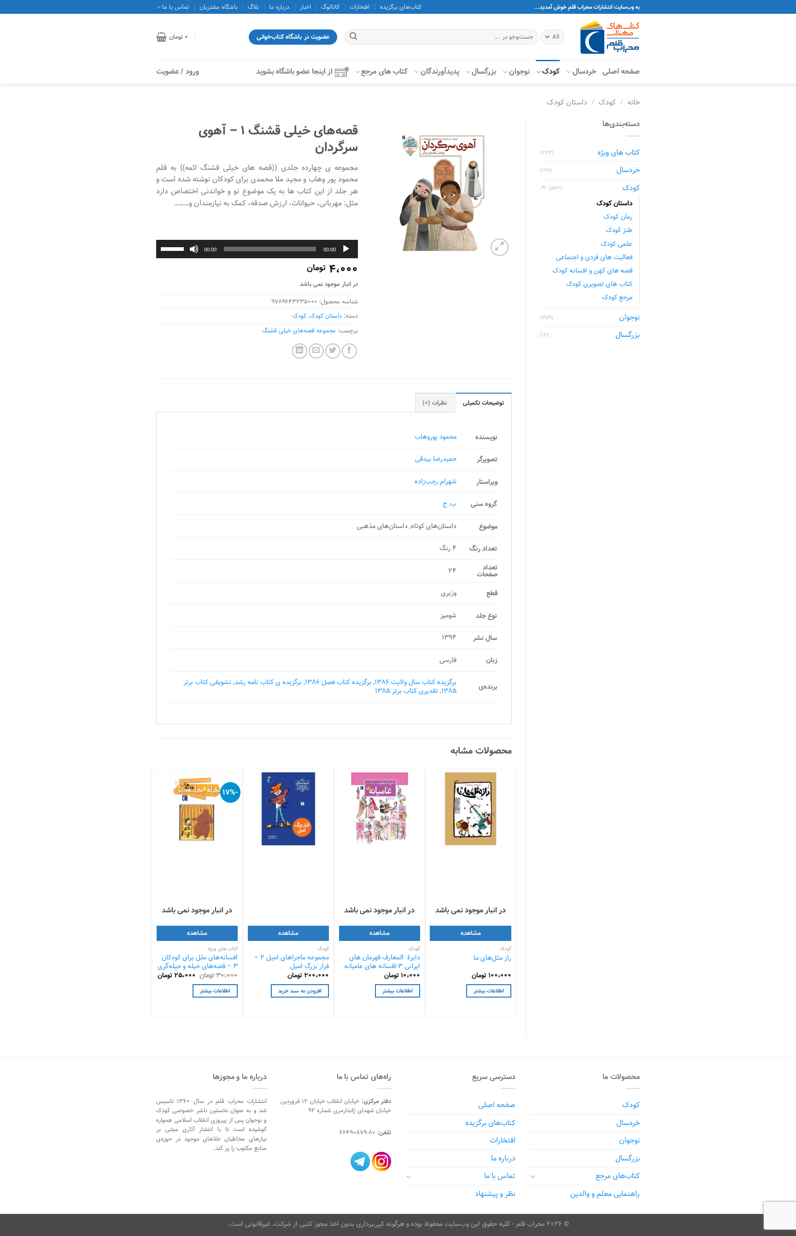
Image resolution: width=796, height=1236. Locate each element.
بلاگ (253, 7)
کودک (551, 71)
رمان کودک (617, 216)
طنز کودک (619, 230)
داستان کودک (567, 102)
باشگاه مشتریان (218, 7)
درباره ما (279, 7)
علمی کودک (616, 244)
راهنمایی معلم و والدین (605, 1194)
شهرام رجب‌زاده (436, 481)
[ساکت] (194, 249)
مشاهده (471, 933)
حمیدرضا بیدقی (436, 458)
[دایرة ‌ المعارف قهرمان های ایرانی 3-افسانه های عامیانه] (379, 808)
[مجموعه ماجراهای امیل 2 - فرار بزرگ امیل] (288, 808)
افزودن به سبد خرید (300, 990)
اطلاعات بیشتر (489, 990)
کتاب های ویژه (618, 152)
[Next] (157, 895)
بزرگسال (484, 71)
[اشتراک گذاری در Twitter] (332, 351)
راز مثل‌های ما (492, 958)
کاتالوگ (330, 7)
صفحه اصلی (621, 71)
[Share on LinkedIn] (299, 351)
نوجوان (519, 71)
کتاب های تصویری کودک (599, 284)
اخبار (305, 7)
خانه (633, 102)
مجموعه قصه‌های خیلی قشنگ (299, 330)
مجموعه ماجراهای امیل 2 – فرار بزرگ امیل (291, 961)
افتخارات (359, 7)
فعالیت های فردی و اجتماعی (594, 257)
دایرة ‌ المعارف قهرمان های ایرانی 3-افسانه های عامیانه (382, 961)
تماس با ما (499, 1176)
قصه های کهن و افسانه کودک (592, 270)
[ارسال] (353, 37)
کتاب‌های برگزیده (400, 7)
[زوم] (500, 247)
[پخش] (346, 249)
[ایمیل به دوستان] (316, 351)
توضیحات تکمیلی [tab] (483, 403)
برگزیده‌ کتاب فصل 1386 (338, 682)
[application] (257, 249)
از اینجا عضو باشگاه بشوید (294, 71)
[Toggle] (543, 187)
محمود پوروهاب (436, 436)
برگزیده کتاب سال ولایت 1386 (416, 682)
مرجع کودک (617, 297)
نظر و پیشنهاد (495, 1194)
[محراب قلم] (610, 37)
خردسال (584, 71)
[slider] (174, 248)
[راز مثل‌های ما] (470, 808)
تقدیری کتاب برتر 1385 (406, 690)
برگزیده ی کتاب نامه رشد (268, 682)
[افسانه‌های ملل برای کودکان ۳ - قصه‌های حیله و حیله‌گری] (197, 808)
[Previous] (511, 895)
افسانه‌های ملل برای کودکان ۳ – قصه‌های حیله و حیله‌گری (198, 961)
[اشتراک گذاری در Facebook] (349, 351)
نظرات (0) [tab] (434, 403)
